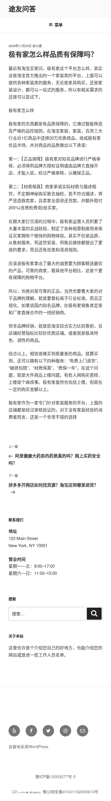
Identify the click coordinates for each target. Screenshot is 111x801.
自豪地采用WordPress (28, 746)
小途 (39, 46)
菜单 (59, 24)
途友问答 (22, 8)
